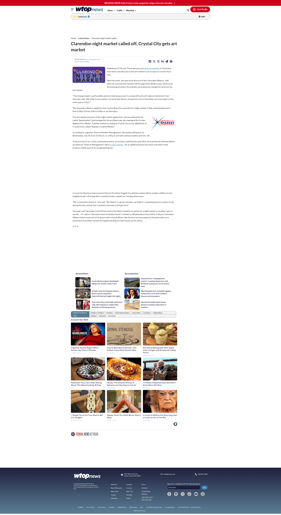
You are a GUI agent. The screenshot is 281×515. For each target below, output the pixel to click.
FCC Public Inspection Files (154, 507)
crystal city (112, 316)
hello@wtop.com (169, 474)
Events (128, 498)
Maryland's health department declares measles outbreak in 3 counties (153, 304)
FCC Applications (170, 507)
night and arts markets (150, 68)
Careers (113, 495)
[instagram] (176, 494)
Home (73, 38)
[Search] (188, 10)
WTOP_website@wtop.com (92, 59)
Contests (129, 484)
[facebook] (169, 494)
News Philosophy (116, 488)
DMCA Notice (133, 507)
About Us (114, 484)
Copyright (111, 507)
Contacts (129, 488)
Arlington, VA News (97, 313)
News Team (114, 491)
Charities (129, 495)
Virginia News (158, 313)
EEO (141, 507)
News (110, 10)
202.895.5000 (202, 474)
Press (143, 484)
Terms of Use (102, 507)
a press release (116, 144)
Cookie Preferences (139, 510)
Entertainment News (122, 313)
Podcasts (145, 488)
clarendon (102, 316)
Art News (109, 313)
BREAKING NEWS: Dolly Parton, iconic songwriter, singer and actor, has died (138, 3)
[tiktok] (189, 494)
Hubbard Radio (122, 507)
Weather (130, 10)
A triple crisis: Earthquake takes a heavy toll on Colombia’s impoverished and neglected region (106, 293)
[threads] (203, 494)
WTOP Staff (79, 59)
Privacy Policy (90, 507)
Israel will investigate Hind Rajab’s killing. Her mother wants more (105, 282)
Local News (147, 313)
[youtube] (196, 494)
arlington (94, 316)
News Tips (129, 491)
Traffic (119, 10)
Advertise (114, 498)
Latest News (136, 313)
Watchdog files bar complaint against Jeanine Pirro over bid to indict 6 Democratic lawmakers (156, 293)
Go (204, 487)
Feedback (80, 507)
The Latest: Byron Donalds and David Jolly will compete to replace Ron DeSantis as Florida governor (107, 304)
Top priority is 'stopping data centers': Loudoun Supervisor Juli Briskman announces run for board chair (155, 282)
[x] (183, 494)
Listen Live (82, 17)
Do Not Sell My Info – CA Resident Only (189, 507)
